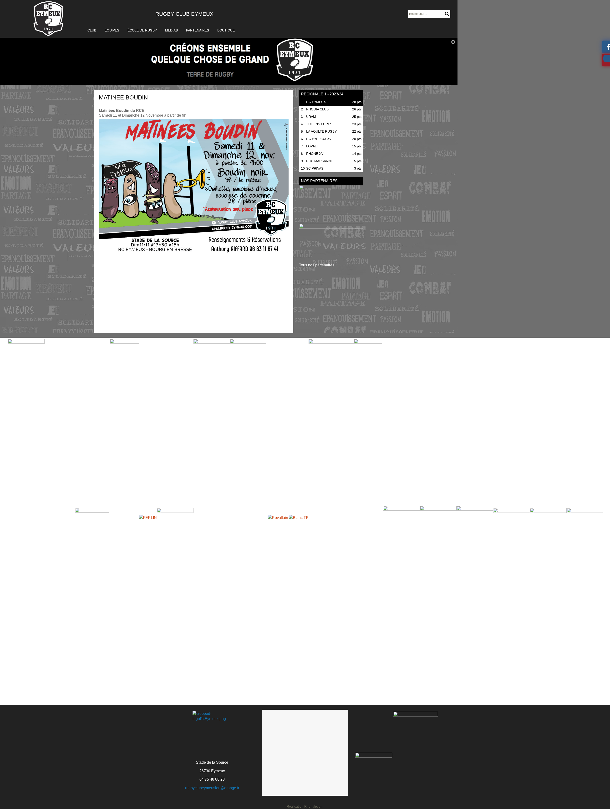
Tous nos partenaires (316, 265)
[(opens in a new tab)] (331, 203)
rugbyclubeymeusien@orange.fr (212, 788)
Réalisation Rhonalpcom (305, 806)
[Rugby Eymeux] (48, 18)
